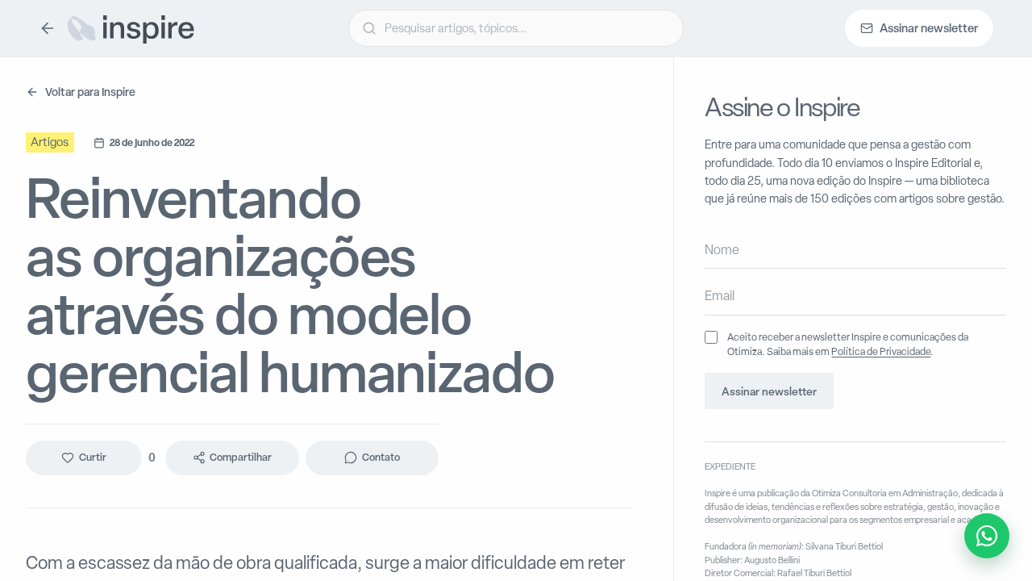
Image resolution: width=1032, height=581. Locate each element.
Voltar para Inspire (90, 91)
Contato (381, 458)
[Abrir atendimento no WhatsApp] (986, 535)
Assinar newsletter (769, 391)
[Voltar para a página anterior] (47, 28)
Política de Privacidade (880, 351)
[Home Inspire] (130, 28)
